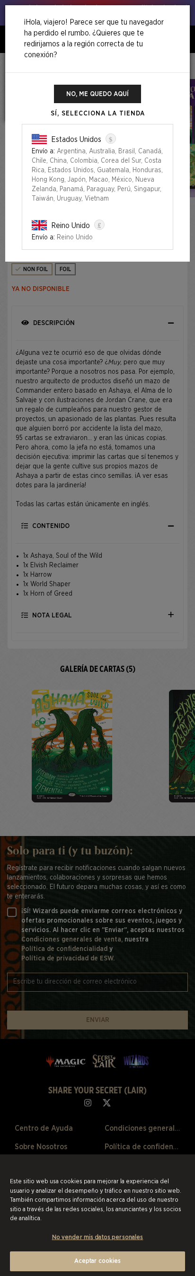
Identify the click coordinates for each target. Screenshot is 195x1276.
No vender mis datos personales (97, 1237)
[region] (97, 1215)
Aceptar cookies (97, 1261)
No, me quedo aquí (97, 94)
